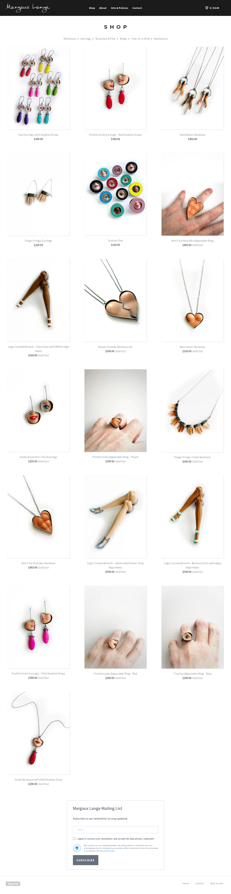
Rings (123, 38)
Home (186, 883)
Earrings (85, 38)
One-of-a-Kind (141, 38)
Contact (137, 8)
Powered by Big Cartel (13, 884)
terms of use (109, 851)
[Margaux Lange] (28, 8)
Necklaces (70, 38)
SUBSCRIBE (86, 860)
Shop (92, 8)
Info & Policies (119, 8)
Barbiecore (161, 38)
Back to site (216, 883)
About (103, 8)
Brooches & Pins (105, 38)
